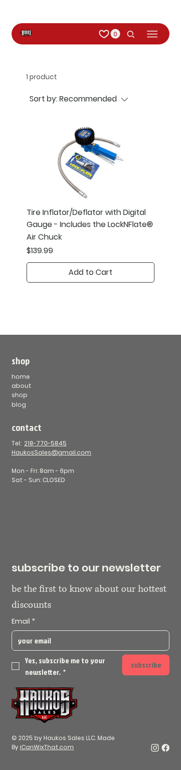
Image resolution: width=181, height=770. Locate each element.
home (21, 376)
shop (20, 395)
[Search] (128, 34)
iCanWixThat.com (47, 747)
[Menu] (152, 34)
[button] (115, 34)
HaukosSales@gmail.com (51, 452)
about (21, 386)
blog (19, 404)
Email (23, 621)
